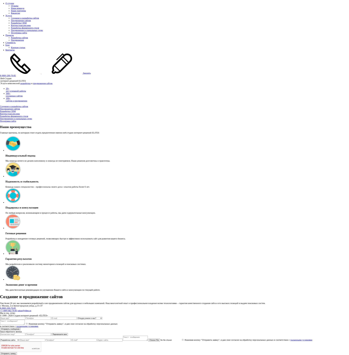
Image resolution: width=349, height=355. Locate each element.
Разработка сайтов (19, 38)
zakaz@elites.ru (24, 310)
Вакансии (15, 13)
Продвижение (17, 40)
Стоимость (10, 42)
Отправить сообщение (10, 329)
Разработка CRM (19, 23)
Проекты (9, 35)
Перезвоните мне (60, 334)
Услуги (8, 15)
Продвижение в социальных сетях (27, 30)
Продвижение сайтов (21, 20)
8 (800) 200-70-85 (8, 75)
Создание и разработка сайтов (25, 18)
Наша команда (17, 8)
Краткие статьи (18, 47)
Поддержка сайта (19, 33)
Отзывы (14, 6)
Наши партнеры (18, 11)
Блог (7, 45)
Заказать (86, 73)
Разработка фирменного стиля (25, 28)
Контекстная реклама (21, 25)
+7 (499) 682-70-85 (8, 310)
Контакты (10, 50)
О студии (9, 3)
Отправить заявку (8, 354)
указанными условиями (27, 326)
